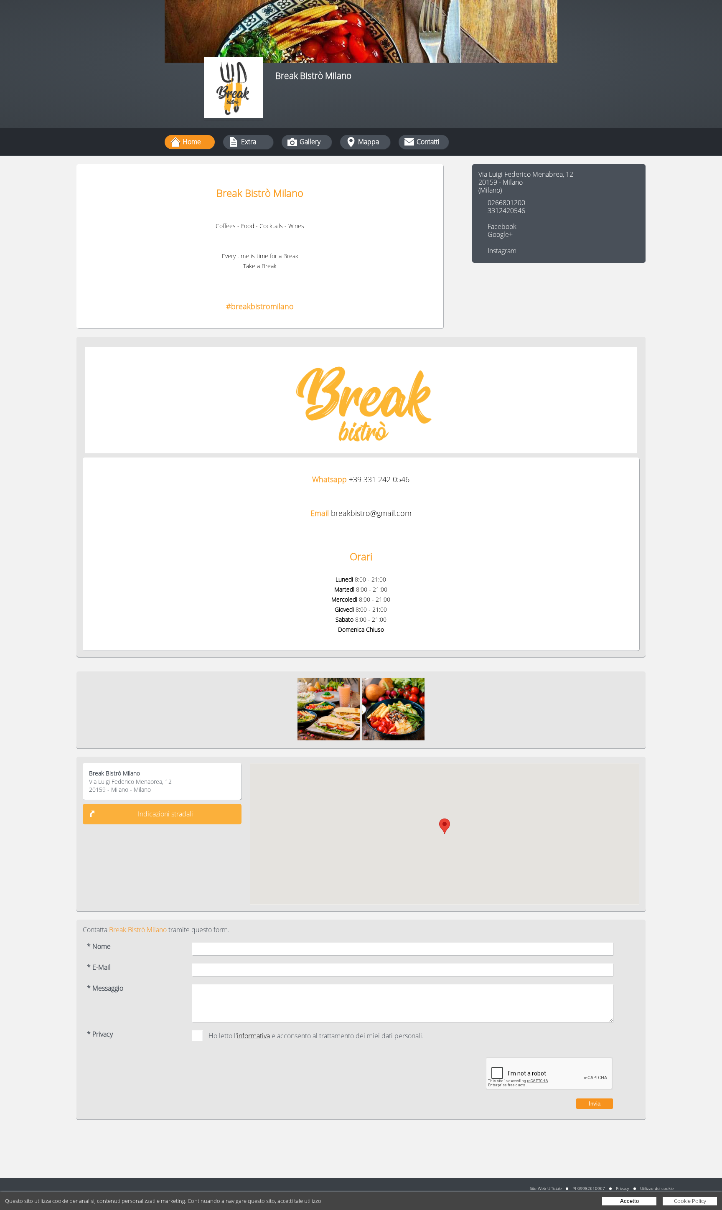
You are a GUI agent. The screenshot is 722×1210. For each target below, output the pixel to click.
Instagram (502, 250)
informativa (253, 1035)
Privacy (622, 1188)
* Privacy (100, 1034)
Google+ (500, 235)
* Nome (99, 947)
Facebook (502, 226)
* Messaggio (105, 988)
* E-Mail (99, 967)
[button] (444, 826)
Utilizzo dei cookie (657, 1188)
